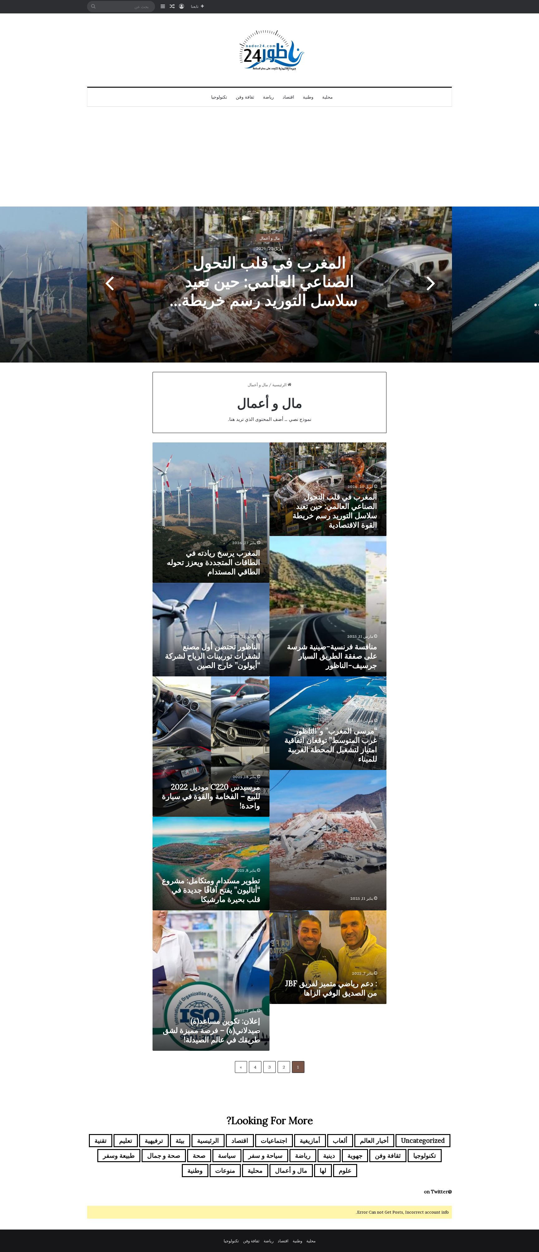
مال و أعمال (270, 238)
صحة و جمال (163, 1155)
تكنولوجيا (219, 97)
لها (323, 1170)
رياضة (268, 97)
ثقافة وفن (245, 97)
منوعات (225, 1170)
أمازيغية (310, 1140)
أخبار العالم (374, 1140)
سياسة (227, 1155)
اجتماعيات (274, 1140)
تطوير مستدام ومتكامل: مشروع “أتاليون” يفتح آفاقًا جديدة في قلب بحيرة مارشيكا (211, 890)
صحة (199, 1155)
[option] (269, 285)
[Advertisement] (269, 159)
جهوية (354, 1155)
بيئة (180, 1140)
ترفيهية (154, 1140)
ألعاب (340, 1140)
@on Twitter (438, 1192)
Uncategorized (423, 1140)
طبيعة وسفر (119, 1155)
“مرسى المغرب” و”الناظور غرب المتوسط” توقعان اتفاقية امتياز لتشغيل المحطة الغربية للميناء (330, 745)
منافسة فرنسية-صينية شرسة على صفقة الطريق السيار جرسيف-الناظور (332, 656)
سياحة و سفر (265, 1155)
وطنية (308, 97)
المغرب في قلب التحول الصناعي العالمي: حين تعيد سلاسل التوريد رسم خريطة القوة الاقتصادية (270, 291)
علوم (345, 1170)
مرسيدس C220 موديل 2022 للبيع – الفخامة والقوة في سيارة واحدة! (211, 796)
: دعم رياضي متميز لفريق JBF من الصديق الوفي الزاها (331, 988)
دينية (329, 1155)
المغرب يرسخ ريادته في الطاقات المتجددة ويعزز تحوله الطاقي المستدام (213, 562)
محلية (327, 97)
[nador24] (269, 50)
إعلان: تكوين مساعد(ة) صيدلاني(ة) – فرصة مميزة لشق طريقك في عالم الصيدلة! (211, 1030)
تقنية (101, 1140)
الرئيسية (280, 384)
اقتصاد (288, 97)
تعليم (125, 1140)
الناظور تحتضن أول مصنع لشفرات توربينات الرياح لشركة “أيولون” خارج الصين (212, 656)
